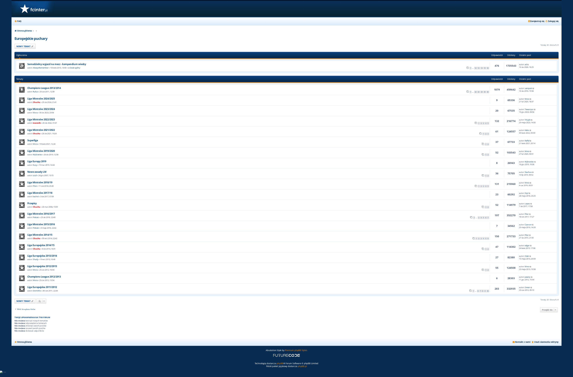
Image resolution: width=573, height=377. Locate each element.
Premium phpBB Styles (296, 350)
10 (488, 291)
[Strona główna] (33, 9)
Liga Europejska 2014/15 (40, 245)
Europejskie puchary (30, 38)
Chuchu (36, 102)
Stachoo (528, 172)
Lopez (527, 203)
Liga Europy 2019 (36, 161)
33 (478, 92)
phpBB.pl (302, 366)
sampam (528, 88)
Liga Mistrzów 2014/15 (39, 234)
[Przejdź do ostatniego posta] (528, 64)
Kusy (35, 165)
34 (481, 92)
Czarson (528, 224)
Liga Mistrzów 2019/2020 (41, 151)
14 (481, 68)
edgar (527, 245)
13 (478, 68)
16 (488, 68)
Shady (35, 259)
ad (526, 64)
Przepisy (32, 203)
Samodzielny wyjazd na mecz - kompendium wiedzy (56, 64)
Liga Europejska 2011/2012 (42, 287)
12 (475, 68)
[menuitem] (17, 21)
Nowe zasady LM (36, 171)
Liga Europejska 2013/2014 (42, 255)
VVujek (528, 119)
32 (475, 92)
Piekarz (36, 217)
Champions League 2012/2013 (44, 276)
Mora (527, 99)
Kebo (527, 130)
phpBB (280, 363)
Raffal (527, 140)
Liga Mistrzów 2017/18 (39, 192)
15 (484, 68)
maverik (37, 123)
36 (488, 92)
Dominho (37, 290)
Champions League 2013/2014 (44, 88)
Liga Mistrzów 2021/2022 (41, 130)
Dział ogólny (75, 67)
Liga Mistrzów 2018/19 (39, 182)
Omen (527, 287)
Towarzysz (529, 109)
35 (484, 92)
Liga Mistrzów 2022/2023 (41, 119)
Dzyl (526, 193)
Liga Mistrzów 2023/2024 (41, 109)
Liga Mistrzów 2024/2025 (41, 98)
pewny (527, 277)
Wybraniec (37, 154)
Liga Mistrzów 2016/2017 (41, 213)
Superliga (32, 140)
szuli (35, 175)
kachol (35, 196)
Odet (527, 256)
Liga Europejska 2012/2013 (42, 266)
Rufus (35, 91)
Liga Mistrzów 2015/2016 (41, 224)
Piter (35, 186)
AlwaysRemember (40, 67)
